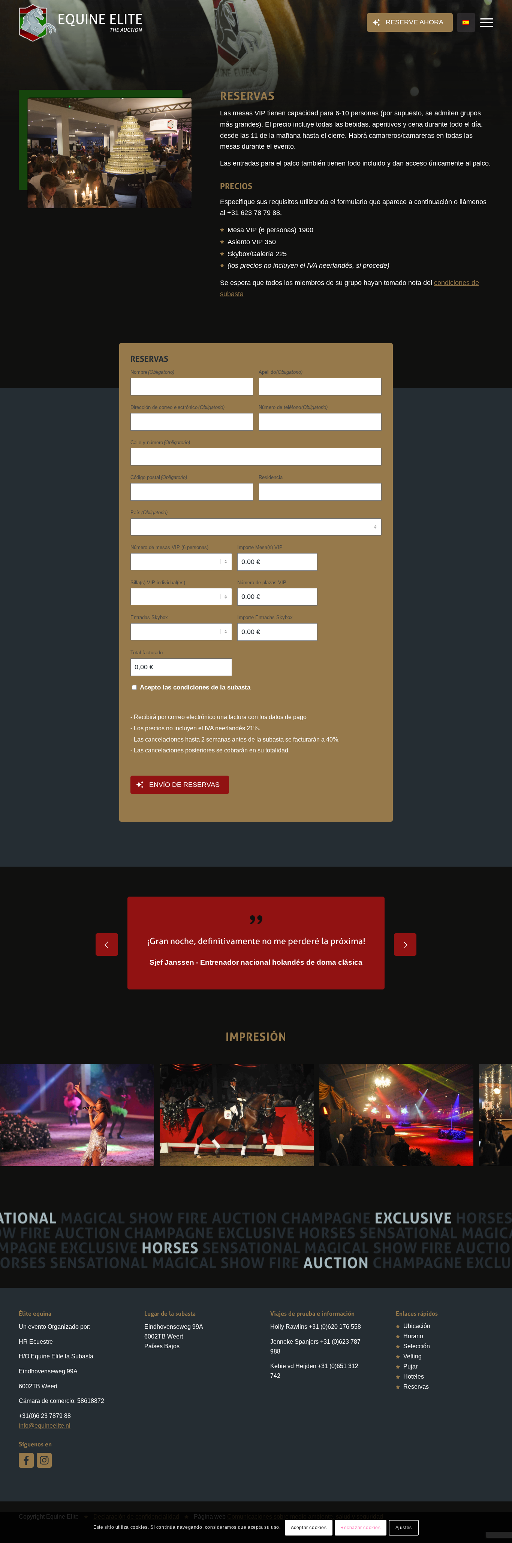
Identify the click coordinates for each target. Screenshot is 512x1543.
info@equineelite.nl (44, 1459)
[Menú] (484, 22)
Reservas (416, 1420)
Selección (416, 1380)
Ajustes (403, 1527)
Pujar (410, 1400)
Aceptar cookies (309, 1527)
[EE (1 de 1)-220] (305, 1191)
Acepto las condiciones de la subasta (195, 687)
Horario (413, 1370)
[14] (465, 1191)
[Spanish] (466, 22)
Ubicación (416, 1359)
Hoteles (413, 1410)
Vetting (412, 1390)
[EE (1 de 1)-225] (145, 1191)
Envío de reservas (184, 784)
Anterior (107, 958)
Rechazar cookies (360, 1527)
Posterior (405, 958)
